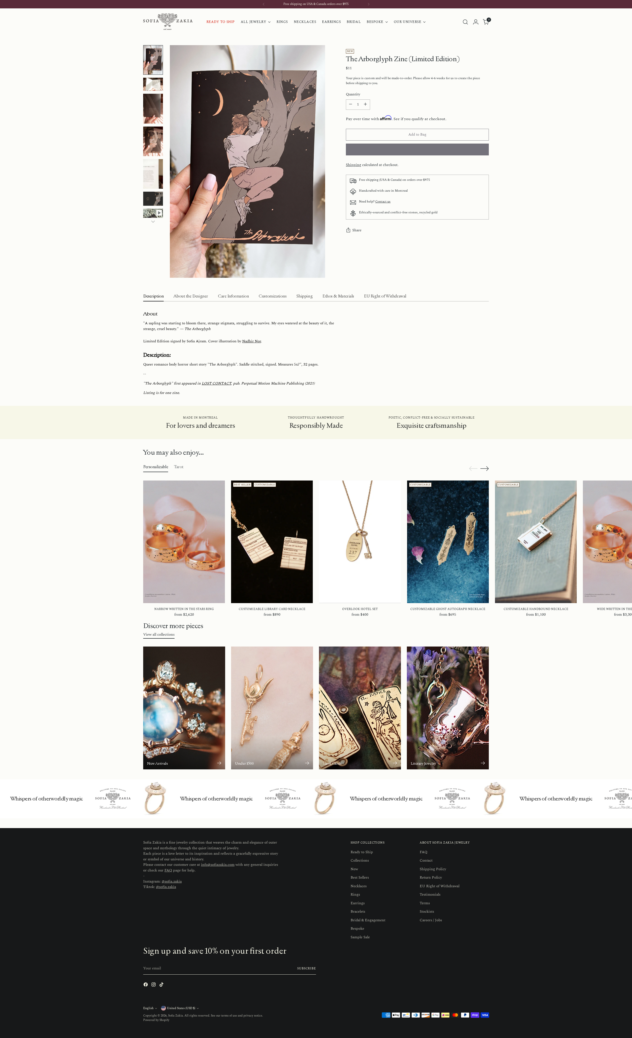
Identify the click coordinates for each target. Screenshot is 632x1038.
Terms (425, 903)
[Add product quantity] (365, 105)
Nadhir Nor (251, 341)
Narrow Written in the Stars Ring (184, 609)
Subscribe (306, 968)
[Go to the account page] (476, 22)
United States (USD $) (181, 1008)
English (148, 1008)
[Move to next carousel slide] (484, 468)
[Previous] (263, 4)
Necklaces (359, 886)
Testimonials (430, 894)
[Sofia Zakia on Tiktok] (162, 985)
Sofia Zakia (175, 1016)
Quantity (353, 94)
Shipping (353, 165)
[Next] (368, 4)
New (354, 869)
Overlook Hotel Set (360, 609)
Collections (360, 860)
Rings (355, 894)
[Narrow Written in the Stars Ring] (184, 542)
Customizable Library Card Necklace (272, 609)
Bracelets (358, 911)
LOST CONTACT (216, 383)
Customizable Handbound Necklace (536, 609)
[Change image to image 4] (153, 141)
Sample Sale (360, 937)
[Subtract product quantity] (350, 105)
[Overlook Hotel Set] (360, 542)
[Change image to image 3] (153, 108)
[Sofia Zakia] (168, 21)
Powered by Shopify (156, 1020)
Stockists (427, 911)
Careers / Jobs (431, 920)
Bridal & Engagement (368, 920)
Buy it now (417, 149)
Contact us (383, 201)
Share (356, 230)
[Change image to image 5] (153, 174)
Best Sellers (360, 877)
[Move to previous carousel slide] (473, 468)
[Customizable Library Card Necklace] (272, 542)
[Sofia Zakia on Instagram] (154, 985)
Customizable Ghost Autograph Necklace (447, 609)
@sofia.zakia (172, 881)
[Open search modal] (465, 22)
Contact (426, 860)
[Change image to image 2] (153, 84)
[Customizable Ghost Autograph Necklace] (448, 542)
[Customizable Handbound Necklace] (536, 542)
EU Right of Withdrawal (439, 886)
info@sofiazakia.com (218, 865)
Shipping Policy (433, 869)
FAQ (168, 870)
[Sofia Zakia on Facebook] (146, 985)
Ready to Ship (362, 852)
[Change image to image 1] (153, 60)
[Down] (153, 221)
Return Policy (431, 877)
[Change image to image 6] (153, 199)
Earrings (358, 903)
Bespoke (357, 928)
